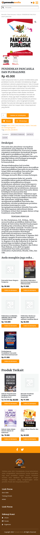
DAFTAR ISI (30, 134)
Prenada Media (19, 532)
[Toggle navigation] (37, 2)
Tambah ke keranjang (18, 115)
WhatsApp (23, 121)
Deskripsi (6, 134)
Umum (6, 518)
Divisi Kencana (11, 14)
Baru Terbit (11, 125)
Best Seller (5, 492)
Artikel (4, 499)
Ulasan (5, 137)
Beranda (3, 14)
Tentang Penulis (7, 496)
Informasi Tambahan (17, 134)
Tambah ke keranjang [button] (10, 290)
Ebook (8, 121)
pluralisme (14, 130)
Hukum (19, 14)
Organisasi (7, 524)
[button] (35, 22)
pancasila (7, 130)
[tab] (5, 134)
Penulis (6, 521)
